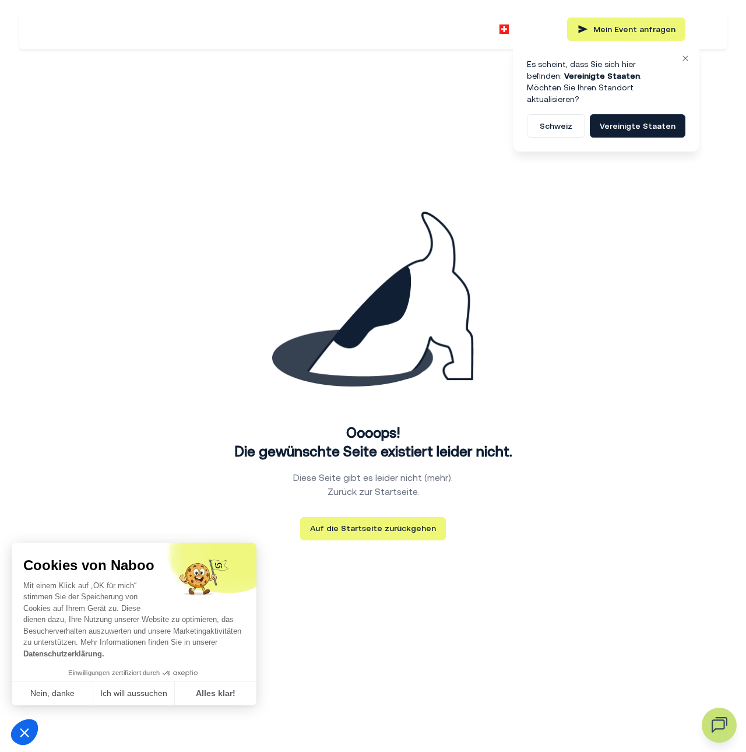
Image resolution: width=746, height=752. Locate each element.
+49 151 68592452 (440, 29)
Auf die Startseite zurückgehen (373, 528)
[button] (24, 732)
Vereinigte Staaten (637, 126)
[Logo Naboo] (59, 29)
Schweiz (556, 126)
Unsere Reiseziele (145, 29)
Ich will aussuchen (133, 693)
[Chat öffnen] (719, 725)
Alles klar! (215, 693)
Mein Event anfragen (634, 29)
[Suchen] (548, 29)
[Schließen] (685, 58)
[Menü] (704, 29)
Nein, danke (52, 693)
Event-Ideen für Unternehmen (278, 29)
